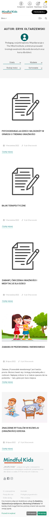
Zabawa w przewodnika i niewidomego (23, 347)
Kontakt (24, 491)
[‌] (5, 478)
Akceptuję (42, 513)
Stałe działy (7, 498)
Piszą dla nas (8, 494)
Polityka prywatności (29, 494)
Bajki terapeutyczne (14, 205)
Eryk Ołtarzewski (30, 146)
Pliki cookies (25, 498)
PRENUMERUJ (39, 12)
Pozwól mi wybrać (8, 513)
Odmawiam (31, 513)
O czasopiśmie (9, 491)
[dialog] (24, 508)
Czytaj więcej (7, 152)
